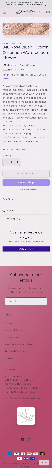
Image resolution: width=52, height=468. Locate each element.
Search (9, 323)
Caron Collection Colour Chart (20, 141)
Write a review (26, 249)
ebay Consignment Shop (19, 344)
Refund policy (12, 337)
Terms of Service (14, 330)
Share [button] (9, 199)
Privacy (9, 358)
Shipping (6, 69)
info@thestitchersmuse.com (22, 398)
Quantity (7, 155)
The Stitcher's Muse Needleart (25, 464)
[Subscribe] (43, 301)
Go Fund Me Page (15, 351)
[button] (4, 12)
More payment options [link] (26, 190)
